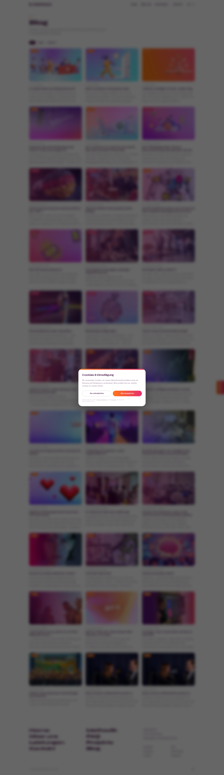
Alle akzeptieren (127, 393)
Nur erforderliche (97, 393)
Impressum (114, 399)
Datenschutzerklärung (102, 399)
